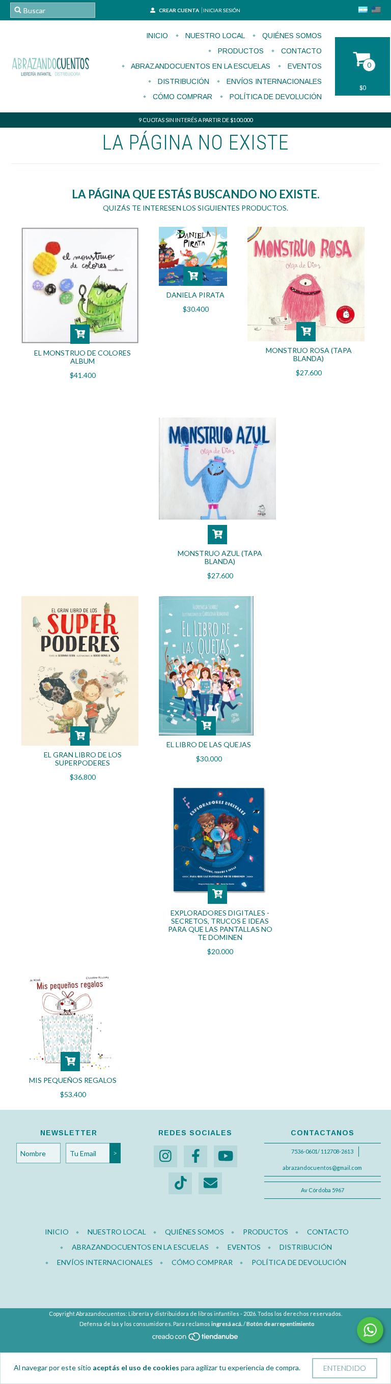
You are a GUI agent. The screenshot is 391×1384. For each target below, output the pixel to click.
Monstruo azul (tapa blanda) (220, 557)
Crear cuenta (179, 10)
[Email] (210, 1183)
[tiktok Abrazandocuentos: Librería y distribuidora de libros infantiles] (180, 1183)
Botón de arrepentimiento (280, 1323)
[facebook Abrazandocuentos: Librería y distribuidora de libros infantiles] (195, 1156)
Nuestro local (214, 36)
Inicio (157, 36)
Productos (240, 51)
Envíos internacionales (273, 81)
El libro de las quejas (208, 744)
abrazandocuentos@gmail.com (322, 1167)
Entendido (344, 1368)
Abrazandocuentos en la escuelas (199, 66)
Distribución (182, 81)
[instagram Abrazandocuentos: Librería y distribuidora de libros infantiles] (165, 1156)
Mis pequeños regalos (73, 1080)
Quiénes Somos (291, 36)
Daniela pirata (195, 294)
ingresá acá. (226, 1323)
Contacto (300, 51)
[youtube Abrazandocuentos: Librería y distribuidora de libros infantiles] (225, 1156)
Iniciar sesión (221, 10)
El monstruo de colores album (82, 356)
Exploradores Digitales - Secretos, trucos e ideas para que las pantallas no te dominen (220, 924)
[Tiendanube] (195, 1339)
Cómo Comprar (181, 97)
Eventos (304, 66)
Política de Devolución (275, 97)
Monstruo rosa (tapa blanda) (309, 354)
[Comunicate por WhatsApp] (370, 1330)
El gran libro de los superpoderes (83, 758)
